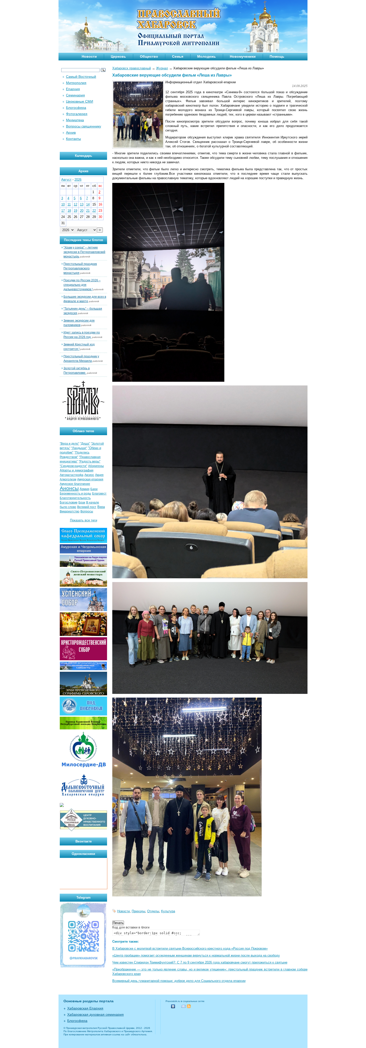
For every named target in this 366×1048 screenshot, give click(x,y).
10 (63, 204)
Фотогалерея (76, 114)
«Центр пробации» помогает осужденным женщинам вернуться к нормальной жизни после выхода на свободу (196, 955)
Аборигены (96, 466)
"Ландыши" (79, 448)
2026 (77, 179)
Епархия (73, 89)
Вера (101, 507)
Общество (149, 56)
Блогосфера (76, 108)
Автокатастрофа (71, 475)
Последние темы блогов (83, 240)
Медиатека (75, 120)
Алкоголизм (68, 479)
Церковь (118, 56)
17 (63, 210)
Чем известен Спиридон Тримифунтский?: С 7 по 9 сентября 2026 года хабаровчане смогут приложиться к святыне (199, 962)
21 (88, 210)
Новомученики (243, 56)
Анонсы (69, 488)
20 (81, 210)
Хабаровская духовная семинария (95, 1014)
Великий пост (86, 507)
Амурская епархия (90, 479)
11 (69, 204)
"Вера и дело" (69, 443)
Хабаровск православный (131, 68)
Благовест (99, 493)
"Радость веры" (89, 461)
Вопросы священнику (83, 126)
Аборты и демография (76, 470)
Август (66, 179)
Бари (94, 489)
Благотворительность (75, 498)
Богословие (68, 502)
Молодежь (206, 56)
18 (69, 210)
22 (94, 210)
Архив (71, 132)
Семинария (75, 95)
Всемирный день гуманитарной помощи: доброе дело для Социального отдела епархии (178, 981)
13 (81, 204)
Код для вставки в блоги (130, 927)
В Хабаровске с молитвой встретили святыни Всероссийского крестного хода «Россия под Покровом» (190, 948)
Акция (99, 475)
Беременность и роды (75, 493)
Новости (89, 56)
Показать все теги (83, 520)
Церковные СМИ (79, 101)
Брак (81, 502)
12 (75, 204)
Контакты (73, 139)
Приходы (138, 911)
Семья (177, 56)
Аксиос (89, 475)
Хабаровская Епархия (85, 1008)
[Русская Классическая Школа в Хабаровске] (83, 831)
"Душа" (85, 443)
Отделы (153, 911)
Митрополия (76, 83)
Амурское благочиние (75, 484)
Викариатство (69, 511)
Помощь (277, 56)
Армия (84, 489)
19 (75, 210)
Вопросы (86, 511)
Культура (168, 911)
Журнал (162, 68)
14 (88, 204)
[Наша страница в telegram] (83, 967)
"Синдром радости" (73, 466)
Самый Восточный (81, 77)
